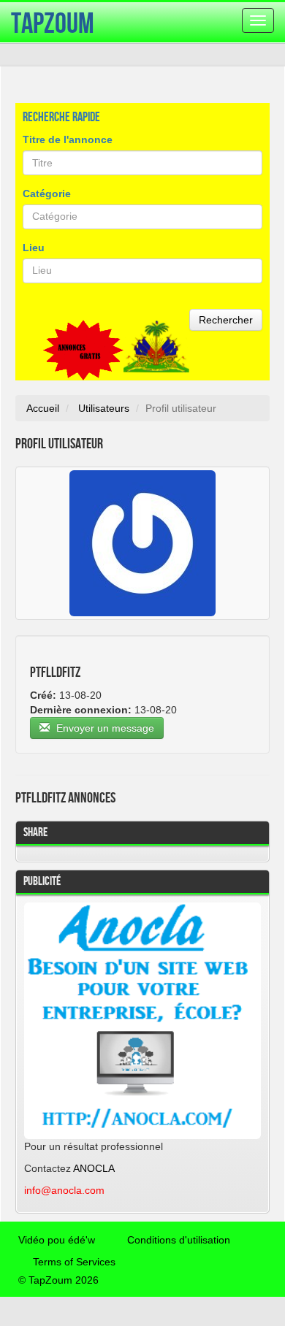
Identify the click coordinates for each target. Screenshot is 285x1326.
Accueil (42, 408)
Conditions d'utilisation (178, 1240)
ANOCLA (94, 1168)
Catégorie (47, 193)
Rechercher (226, 320)
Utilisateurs (103, 408)
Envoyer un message (103, 728)
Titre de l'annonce (68, 139)
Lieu (34, 247)
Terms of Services (74, 1262)
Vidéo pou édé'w (56, 1240)
